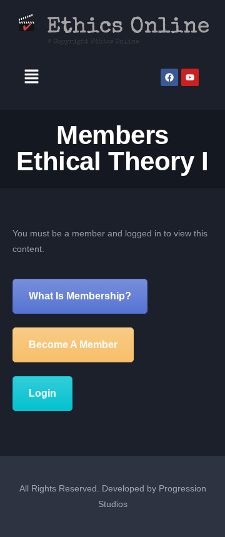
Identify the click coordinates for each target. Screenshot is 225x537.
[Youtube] (190, 77)
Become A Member (73, 344)
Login (42, 393)
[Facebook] (169, 77)
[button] (31, 77)
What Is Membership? (80, 296)
